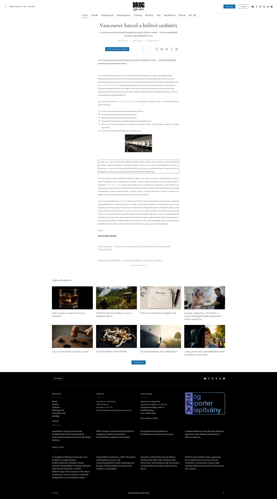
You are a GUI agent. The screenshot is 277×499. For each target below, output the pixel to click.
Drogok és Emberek (79, 474)
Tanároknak (57, 437)
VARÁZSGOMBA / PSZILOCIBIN (111, 351)
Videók (94, 15)
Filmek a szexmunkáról (106, 468)
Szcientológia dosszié (194, 459)
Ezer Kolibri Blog (148, 413)
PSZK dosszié (191, 457)
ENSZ (98, 431)
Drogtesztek (76, 431)
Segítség (55, 440)
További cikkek (138, 362)
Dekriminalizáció (159, 431)
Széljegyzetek (107, 15)
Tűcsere (188, 437)
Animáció (68, 468)
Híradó (117, 462)
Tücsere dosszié (211, 459)
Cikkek (84, 15)
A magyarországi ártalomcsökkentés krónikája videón (67, 461)
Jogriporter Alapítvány (150, 401)
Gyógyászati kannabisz (115, 434)
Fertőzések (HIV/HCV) (124, 431)
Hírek (54, 401)
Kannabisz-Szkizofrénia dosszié (154, 457)
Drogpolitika (146, 431)
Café (158, 15)
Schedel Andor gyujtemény (209, 457)
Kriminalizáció (147, 434)
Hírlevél (243, 7)
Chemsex (196, 437)
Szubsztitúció (214, 434)
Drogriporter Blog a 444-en (152, 407)
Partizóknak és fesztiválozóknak (77, 437)
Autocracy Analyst (149, 404)
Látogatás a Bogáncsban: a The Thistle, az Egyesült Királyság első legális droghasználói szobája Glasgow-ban (202, 316)
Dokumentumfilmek (105, 462)
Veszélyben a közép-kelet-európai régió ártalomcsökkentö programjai (202, 464)
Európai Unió (108, 431)
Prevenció (168, 434)
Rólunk (182, 15)
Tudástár (138, 15)
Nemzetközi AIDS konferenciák (154, 462)
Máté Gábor (158, 459)
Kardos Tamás (137, 41)
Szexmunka (125, 437)
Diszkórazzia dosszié (61, 474)
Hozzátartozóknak (76, 434)
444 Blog (149, 15)
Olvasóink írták (58, 413)
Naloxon (203, 434)
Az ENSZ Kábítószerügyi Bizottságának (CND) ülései (71, 470)
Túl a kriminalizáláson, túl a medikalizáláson (158, 351)
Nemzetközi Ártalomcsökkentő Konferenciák (160, 464)
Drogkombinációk (60, 434)
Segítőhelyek (170, 15)
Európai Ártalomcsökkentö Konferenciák (114, 465)
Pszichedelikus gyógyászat (107, 437)
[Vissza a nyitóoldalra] (138, 6)
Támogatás (229, 7)
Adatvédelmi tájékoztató (138, 492)
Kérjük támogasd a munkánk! (117, 49)
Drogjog (67, 431)
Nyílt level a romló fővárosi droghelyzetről (158, 313)
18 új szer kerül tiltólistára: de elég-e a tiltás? (70, 351)
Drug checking (208, 431)
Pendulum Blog (147, 410)
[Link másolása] (157, 49)
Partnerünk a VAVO (149, 418)
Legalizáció (159, 434)
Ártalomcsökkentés (152, 41)
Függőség (100, 434)
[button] (5, 6)
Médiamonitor (169, 459)
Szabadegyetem (123, 15)
